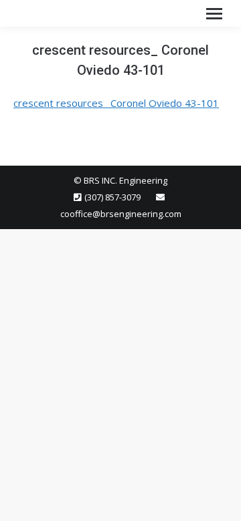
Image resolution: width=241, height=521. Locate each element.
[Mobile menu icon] (214, 14)
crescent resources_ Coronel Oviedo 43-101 (116, 103)
